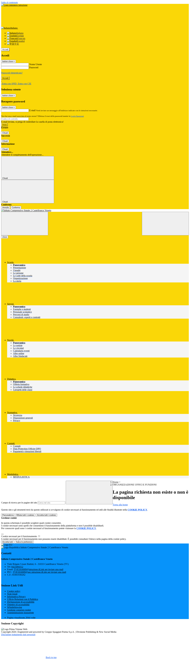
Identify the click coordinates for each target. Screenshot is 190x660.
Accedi (5, 49)
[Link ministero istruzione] (14, 5)
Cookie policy (13, 591)
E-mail (32, 110)
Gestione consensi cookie (19, 610)
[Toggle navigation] (24, 223)
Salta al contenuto (9, 2)
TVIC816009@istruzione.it (38, 569)
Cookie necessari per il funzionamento (19, 536)
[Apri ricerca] (165, 223)
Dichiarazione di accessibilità (20, 602)
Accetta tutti (46, 515)
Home (115, 482)
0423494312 (17, 566)
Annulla (5, 207)
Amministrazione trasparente (20, 612)
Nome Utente (35, 64)
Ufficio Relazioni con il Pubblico (22, 599)
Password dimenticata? (12, 73)
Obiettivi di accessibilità (18, 604)
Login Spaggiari (77, 116)
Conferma (16, 207)
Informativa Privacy (16, 596)
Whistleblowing (14, 607)
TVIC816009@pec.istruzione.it (39, 572)
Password (33, 67)
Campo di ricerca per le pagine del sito (19, 502)
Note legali (12, 594)
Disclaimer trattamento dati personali (18, 634)
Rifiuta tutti (25, 515)
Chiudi (5, 133)
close (4, 237)
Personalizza (8, 515)
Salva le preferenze (24, 542)
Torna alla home (120, 504)
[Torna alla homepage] (95, 210)
